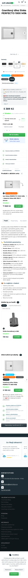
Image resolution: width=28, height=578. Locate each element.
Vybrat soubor (8, 127)
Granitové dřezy (15, 5)
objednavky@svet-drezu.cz (9, 484)
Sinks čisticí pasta (15, 141)
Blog (2, 515)
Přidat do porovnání (20, 71)
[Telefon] (2, 476)
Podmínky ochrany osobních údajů (12, 529)
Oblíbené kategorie (8, 497)
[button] (24, 33)
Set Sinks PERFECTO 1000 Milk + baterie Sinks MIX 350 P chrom (14, 198)
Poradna (4, 513)
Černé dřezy (4, 502)
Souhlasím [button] (14, 574)
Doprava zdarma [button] (17, 75)
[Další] (25, 454)
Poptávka (4, 518)
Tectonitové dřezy (6, 504)
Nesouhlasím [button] (19, 569)
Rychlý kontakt (5, 490)
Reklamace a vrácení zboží (9, 534)
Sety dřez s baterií (6, 507)
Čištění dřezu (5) (6, 308)
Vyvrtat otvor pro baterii (10, 119)
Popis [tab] (6, 220)
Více (5, 104)
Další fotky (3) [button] (13, 54)
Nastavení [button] (8, 569)
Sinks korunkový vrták (11, 331)
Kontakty (4, 547)
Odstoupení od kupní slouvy (10, 538)
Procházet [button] (21, 127)
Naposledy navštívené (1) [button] (13, 425)
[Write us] (2, 487)
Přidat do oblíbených (9, 71)
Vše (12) (4, 305)
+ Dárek (12, 79)
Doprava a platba (6, 527)
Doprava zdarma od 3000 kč (12, 150)
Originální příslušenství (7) (15, 305)
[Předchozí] (2, 454)
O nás (3, 545)
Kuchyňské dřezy (7, 5)
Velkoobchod (5, 536)
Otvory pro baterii (10, 163)
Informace (5, 522)
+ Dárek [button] (6, 379)
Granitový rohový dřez (8, 509)
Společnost (5, 543)
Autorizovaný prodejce (11, 155)
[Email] (2, 481)
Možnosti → (18, 170)
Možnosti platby (6, 531)
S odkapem (23, 5)
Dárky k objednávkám (10, 159)
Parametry (14, 221)
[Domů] (7, 3)
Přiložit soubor (7, 124)
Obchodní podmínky (7, 525)
